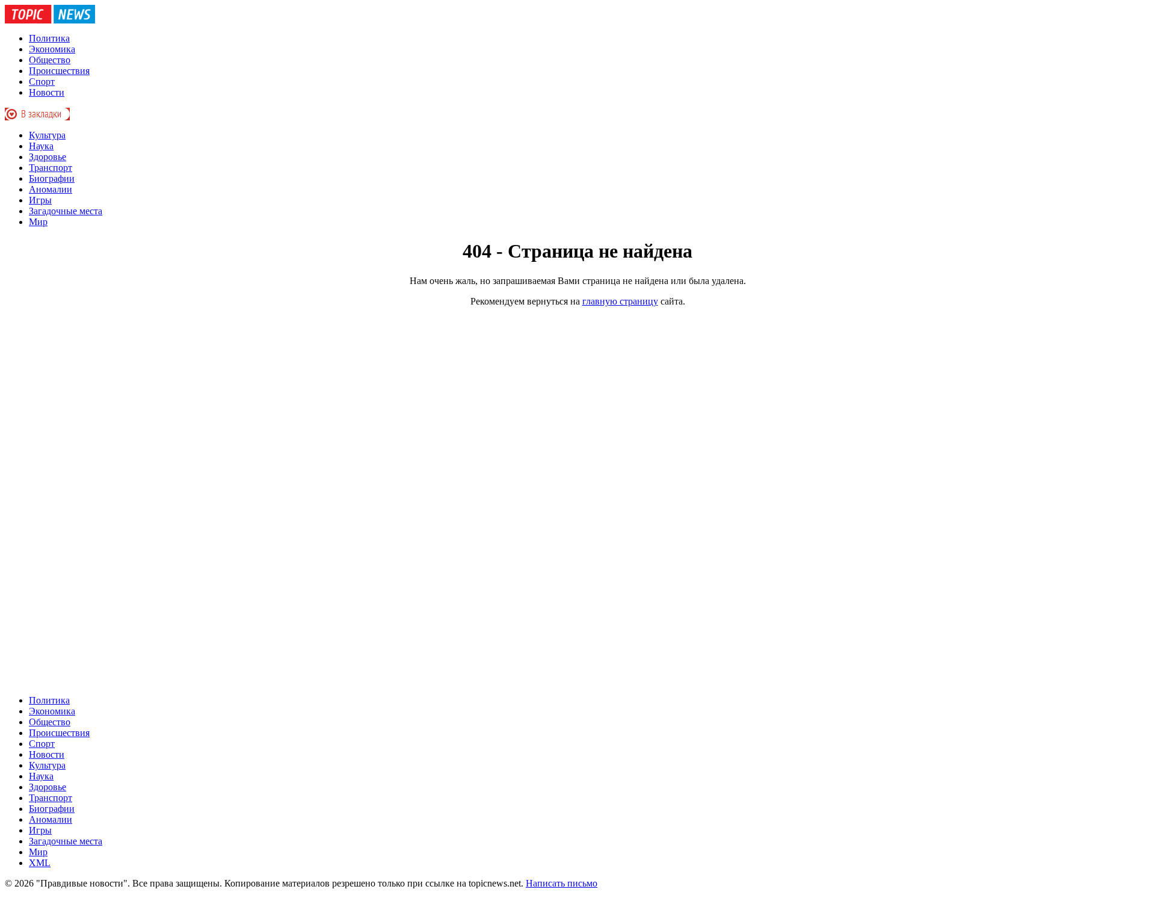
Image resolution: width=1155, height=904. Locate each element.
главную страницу (620, 301)
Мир (38, 222)
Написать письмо (561, 883)
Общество (49, 60)
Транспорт (50, 168)
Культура (47, 135)
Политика (49, 38)
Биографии (52, 178)
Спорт (42, 81)
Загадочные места (65, 211)
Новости (46, 92)
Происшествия (59, 71)
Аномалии (50, 189)
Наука (41, 146)
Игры (40, 200)
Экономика (52, 49)
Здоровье (47, 157)
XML (40, 863)
